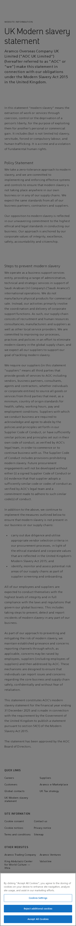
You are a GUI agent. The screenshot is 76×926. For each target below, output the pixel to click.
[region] (38, 899)
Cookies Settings (38, 898)
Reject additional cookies (38, 908)
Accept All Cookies (38, 919)
